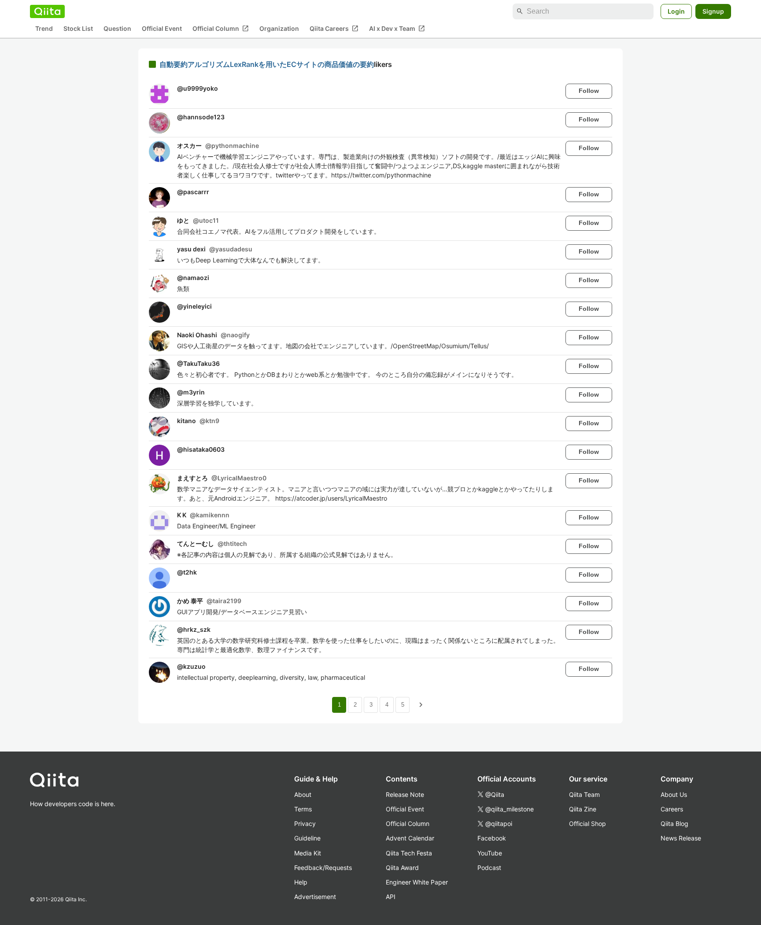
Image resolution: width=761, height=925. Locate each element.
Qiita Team (584, 794)
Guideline (307, 838)
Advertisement (315, 896)
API (390, 896)
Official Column (220, 28)
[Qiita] (47, 11)
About (302, 794)
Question (117, 29)
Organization (279, 29)
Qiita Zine (582, 809)
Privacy (305, 823)
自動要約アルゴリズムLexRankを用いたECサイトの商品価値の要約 (266, 64)
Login (676, 11)
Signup (713, 11)
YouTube (489, 853)
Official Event (162, 29)
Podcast (489, 867)
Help (300, 882)
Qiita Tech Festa (409, 853)
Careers (672, 809)
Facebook (491, 838)
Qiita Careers (334, 28)
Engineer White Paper (417, 882)
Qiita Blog (674, 823)
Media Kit (307, 853)
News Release (681, 838)
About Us (674, 794)
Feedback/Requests (323, 867)
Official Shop (587, 823)
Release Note (405, 794)
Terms (303, 809)
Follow (589, 90)
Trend (44, 29)
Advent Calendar (410, 838)
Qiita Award (402, 867)
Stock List (78, 29)
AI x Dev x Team (397, 28)
